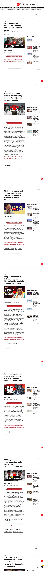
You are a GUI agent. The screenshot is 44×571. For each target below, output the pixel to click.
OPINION (12, 7)
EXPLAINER (16, 7)
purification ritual (7, 348)
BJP (5, 343)
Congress (12, 248)
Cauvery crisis (18, 529)
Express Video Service (8, 50)
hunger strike (12, 431)
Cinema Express (26, 0)
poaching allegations (8, 165)
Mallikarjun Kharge (15, 343)
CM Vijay (21, 531)
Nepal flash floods (33, 9)
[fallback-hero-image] (29, 40)
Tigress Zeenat (19, 9)
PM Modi (20, 248)
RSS (16, 248)
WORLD (4, 7)
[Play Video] (14, 42)
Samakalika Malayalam (19, 0)
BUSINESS (20, 7)
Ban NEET (6, 434)
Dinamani (7, 0)
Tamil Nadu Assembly (8, 531)
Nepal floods (39, 9)
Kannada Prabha (12, 0)
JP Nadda (9, 343)
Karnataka (6, 529)
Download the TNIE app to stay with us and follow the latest (14, 61)
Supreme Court (12, 529)
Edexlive (37, 0)
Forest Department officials (25, 9)
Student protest (18, 431)
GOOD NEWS (28, 7)
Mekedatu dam (15, 531)
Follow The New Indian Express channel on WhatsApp (13, 59)
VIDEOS (37, 7)
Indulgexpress (32, 0)
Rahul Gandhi (7, 248)
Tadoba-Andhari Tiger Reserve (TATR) (10, 9)
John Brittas (15, 345)
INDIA (1, 7)
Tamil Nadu (6, 431)
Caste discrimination (8, 345)
